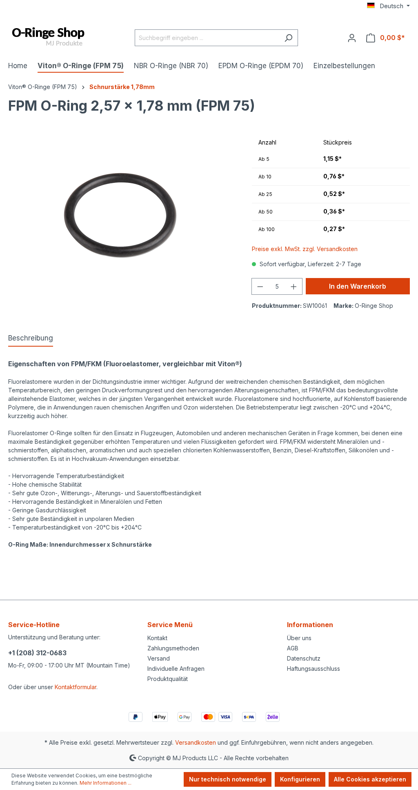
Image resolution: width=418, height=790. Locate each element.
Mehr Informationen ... (105, 783)
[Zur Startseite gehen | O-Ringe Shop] (49, 37)
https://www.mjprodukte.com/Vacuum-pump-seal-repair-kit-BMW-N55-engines (113, 561)
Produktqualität (167, 678)
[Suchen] (288, 37)
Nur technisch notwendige (227, 779)
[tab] (30, 339)
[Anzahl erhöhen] (293, 286)
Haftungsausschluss (313, 668)
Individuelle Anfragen (176, 668)
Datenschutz (303, 658)
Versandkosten (195, 742)
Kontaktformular (75, 686)
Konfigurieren (300, 779)
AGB (292, 648)
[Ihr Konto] (351, 37)
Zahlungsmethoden (173, 648)
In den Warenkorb (357, 286)
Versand (158, 658)
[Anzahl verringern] (260, 286)
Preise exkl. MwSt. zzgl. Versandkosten (305, 248)
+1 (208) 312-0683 (37, 653)
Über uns (299, 637)
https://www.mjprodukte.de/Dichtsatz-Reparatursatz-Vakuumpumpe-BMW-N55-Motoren (126, 570)
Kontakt (157, 637)
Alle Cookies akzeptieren (370, 779)
